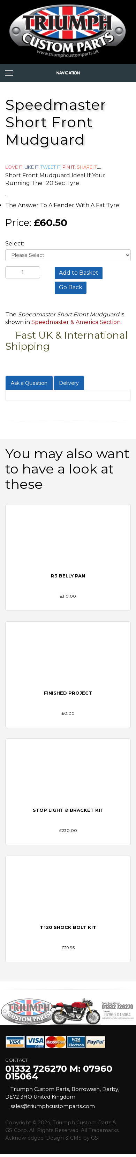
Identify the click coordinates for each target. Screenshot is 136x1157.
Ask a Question (29, 383)
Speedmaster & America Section (76, 322)
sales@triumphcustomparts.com (52, 1106)
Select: (14, 243)
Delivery (69, 383)
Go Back (70, 287)
